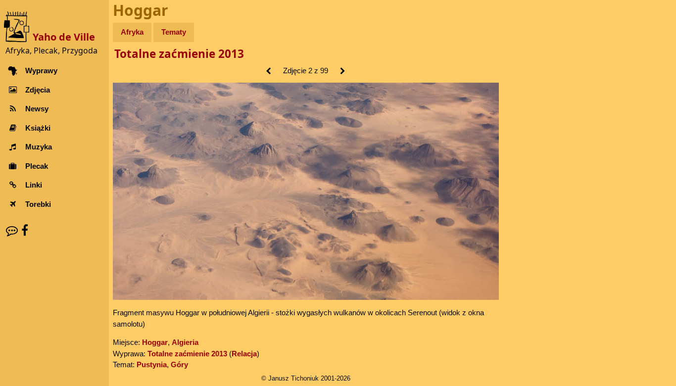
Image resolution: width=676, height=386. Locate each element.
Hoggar (155, 342)
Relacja (244, 353)
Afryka (132, 32)
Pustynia (152, 364)
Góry (179, 364)
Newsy (36, 108)
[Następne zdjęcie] (342, 71)
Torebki (38, 204)
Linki (33, 185)
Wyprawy (41, 70)
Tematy (173, 32)
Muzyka (38, 147)
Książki (37, 128)
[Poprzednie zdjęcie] (268, 71)
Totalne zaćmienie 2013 (179, 53)
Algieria (185, 342)
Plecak (36, 166)
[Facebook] (24, 230)
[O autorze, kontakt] (12, 230)
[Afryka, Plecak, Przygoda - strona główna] (18, 26)
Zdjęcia (37, 90)
